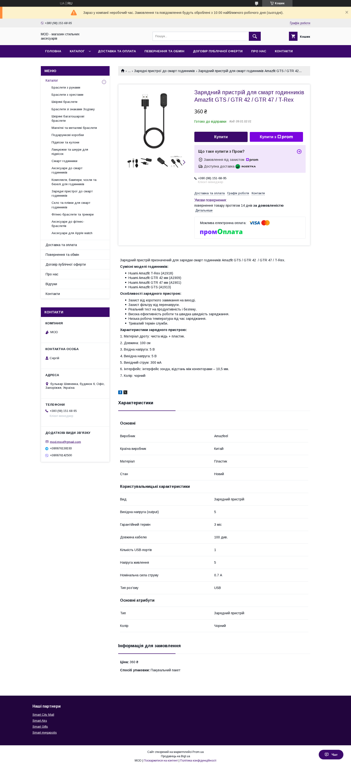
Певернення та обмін (164, 51)
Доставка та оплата (117, 51)
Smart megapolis (44, 732)
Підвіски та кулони (65, 142)
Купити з (268, 137)
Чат (335, 754)
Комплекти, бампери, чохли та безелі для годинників (74, 182)
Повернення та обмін (62, 255)
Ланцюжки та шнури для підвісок (70, 152)
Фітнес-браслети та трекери (73, 214)
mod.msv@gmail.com (65, 441)
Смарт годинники (64, 161)
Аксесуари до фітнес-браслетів (68, 224)
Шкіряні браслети (64, 102)
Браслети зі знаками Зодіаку (73, 109)
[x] (125, 393)
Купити (221, 137)
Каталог (77, 51)
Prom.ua (198, 752)
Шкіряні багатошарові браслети (68, 118)
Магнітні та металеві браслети (74, 128)
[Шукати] (255, 36)
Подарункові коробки (68, 135)
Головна (53, 51)
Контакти (284, 51)
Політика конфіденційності (198, 760)
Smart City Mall (43, 714)
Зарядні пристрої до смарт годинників (164, 71)
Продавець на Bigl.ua (175, 756)
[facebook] (120, 393)
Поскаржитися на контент (161, 760)
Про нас (258, 51)
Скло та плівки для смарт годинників (71, 205)
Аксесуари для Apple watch (72, 233)
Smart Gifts (40, 726)
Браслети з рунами (66, 87)
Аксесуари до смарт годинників (67, 170)
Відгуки (51, 284)
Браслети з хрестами (67, 94)
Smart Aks (39, 720)
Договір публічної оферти (218, 51)
